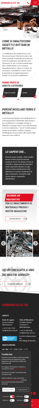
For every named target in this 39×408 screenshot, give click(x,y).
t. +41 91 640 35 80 (26, 330)
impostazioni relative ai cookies (11, 380)
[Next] (35, 243)
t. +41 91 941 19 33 (8, 328)
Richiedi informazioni (15, 284)
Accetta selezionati (22, 389)
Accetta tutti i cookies (8, 389)
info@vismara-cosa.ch (10, 330)
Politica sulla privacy (20, 369)
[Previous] (3, 243)
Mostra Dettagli (23, 405)
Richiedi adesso (15, 219)
